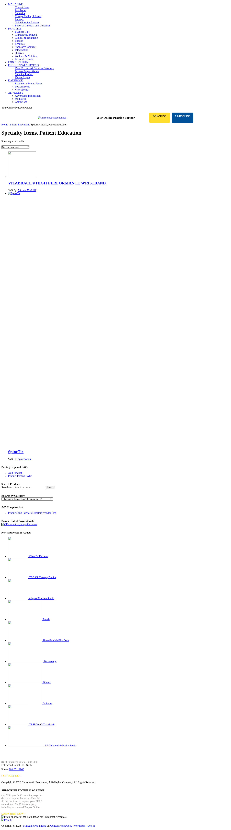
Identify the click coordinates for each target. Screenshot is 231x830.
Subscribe (182, 116)
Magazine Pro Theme (34, 825)
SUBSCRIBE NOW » (13, 813)
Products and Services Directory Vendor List (32, 512)
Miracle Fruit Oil (27, 190)
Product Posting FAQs (20, 476)
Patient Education (19, 124)
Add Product (15, 472)
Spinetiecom (24, 459)
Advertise (160, 116)
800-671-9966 (16, 769)
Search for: (7, 487)
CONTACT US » (11, 775)
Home (4, 124)
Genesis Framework (61, 825)
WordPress (79, 825)
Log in (91, 825)
